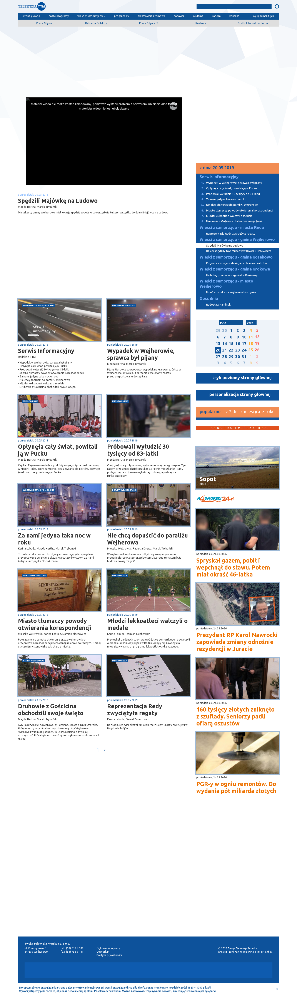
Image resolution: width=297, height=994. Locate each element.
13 (218, 343)
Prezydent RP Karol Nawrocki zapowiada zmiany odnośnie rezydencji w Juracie (237, 642)
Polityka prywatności (109, 955)
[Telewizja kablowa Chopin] (112, 970)
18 (250, 343)
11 (250, 337)
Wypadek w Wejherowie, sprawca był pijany (141, 354)
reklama (198, 16)
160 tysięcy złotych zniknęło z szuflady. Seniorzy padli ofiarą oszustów (235, 716)
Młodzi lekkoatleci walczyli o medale (147, 624)
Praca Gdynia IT (148, 23)
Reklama (200, 23)
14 (224, 343)
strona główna (31, 16)
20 (218, 350)
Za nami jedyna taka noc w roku (54, 539)
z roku (268, 411)
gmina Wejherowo (34, 660)
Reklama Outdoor (96, 23)
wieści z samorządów (90, 16)
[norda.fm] (217, 433)
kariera (216, 16)
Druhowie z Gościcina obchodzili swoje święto (50, 709)
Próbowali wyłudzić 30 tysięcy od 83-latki (138, 450)
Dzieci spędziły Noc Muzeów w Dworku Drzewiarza (238, 251)
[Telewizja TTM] (147, 970)
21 (224, 350)
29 (218, 330)
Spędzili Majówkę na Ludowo (224, 245)
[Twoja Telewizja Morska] (63, 7)
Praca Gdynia (44, 23)
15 (231, 343)
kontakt (234, 16)
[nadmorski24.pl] (237, 499)
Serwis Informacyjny (46, 350)
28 (224, 356)
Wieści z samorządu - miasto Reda (232, 227)
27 (218, 356)
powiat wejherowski (124, 490)
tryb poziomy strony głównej (242, 377)
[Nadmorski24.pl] (186, 970)
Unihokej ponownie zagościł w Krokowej (231, 275)
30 (224, 330)
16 (237, 343)
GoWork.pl (103, 951)
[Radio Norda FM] (221, 970)
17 (244, 343)
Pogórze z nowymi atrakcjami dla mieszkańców (236, 263)
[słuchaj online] (258, 433)
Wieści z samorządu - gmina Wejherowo (237, 239)
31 (244, 356)
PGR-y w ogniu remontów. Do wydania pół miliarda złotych (236, 787)
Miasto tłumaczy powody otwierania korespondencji (55, 624)
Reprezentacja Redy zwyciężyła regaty (134, 709)
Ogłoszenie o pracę (108, 948)
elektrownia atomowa (151, 16)
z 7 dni (232, 411)
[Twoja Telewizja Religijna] (249, 970)
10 (244, 337)
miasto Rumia (120, 401)
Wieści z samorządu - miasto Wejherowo (226, 284)
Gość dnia (209, 298)
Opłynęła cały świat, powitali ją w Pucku (58, 450)
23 (237, 350)
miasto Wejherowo (123, 305)
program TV (121, 16)
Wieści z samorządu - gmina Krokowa (235, 269)
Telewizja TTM (251, 951)
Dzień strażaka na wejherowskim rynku (231, 292)
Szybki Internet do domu (253, 23)
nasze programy (59, 16)
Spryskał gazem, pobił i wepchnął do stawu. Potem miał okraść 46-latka (233, 567)
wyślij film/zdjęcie (264, 16)
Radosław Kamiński (218, 304)
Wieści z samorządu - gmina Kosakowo (236, 257)
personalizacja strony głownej (239, 394)
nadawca (179, 16)
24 (244, 350)
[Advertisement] (148, 60)
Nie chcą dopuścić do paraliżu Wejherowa (147, 539)
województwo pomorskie (38, 305)
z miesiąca (250, 411)
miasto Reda (119, 575)
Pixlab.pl (267, 951)
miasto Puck (30, 401)
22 (231, 350)
